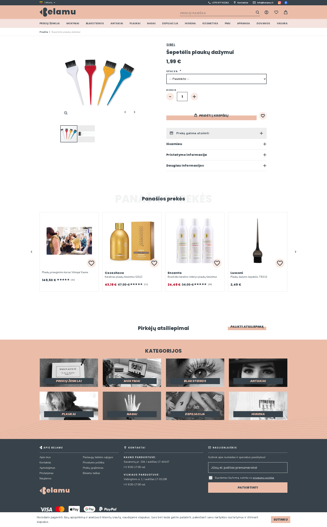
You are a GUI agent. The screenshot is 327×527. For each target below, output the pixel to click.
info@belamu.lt (265, 2)
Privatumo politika (93, 462)
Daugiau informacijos (185, 165)
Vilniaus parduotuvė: (142, 474)
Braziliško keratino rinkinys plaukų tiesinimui (192, 277)
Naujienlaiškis (225, 447)
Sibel (170, 44)
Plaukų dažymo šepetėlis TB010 (248, 277)
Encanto (175, 273)
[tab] (216, 133)
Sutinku (281, 519)
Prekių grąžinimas (93, 468)
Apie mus (45, 457)
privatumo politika (263, 477)
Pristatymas (47, 473)
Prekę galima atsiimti (192, 133)
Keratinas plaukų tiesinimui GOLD (123, 277)
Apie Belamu (53, 447)
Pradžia (44, 32)
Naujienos (45, 478)
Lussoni (236, 273)
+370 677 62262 (220, 2)
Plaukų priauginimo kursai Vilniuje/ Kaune (65, 272)
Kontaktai (242, 2)
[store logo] (58, 12)
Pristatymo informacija (186, 155)
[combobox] (220, 13)
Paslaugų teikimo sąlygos (98, 457)
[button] (86, 134)
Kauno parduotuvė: (140, 457)
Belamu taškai (91, 473)
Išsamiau (174, 144)
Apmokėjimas (47, 468)
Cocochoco (114, 273)
